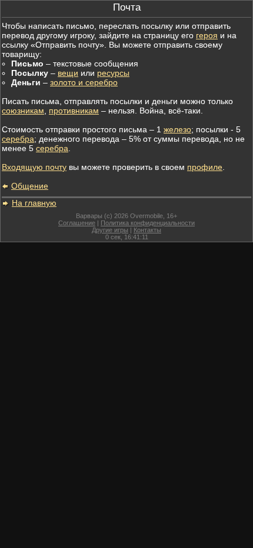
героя (207, 35)
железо (177, 129)
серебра (18, 138)
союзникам (23, 110)
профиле (204, 167)
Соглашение (76, 222)
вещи (68, 73)
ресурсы (113, 73)
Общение (29, 186)
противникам (74, 110)
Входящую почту (34, 167)
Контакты (147, 229)
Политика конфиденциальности (148, 222)
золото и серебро (84, 82)
